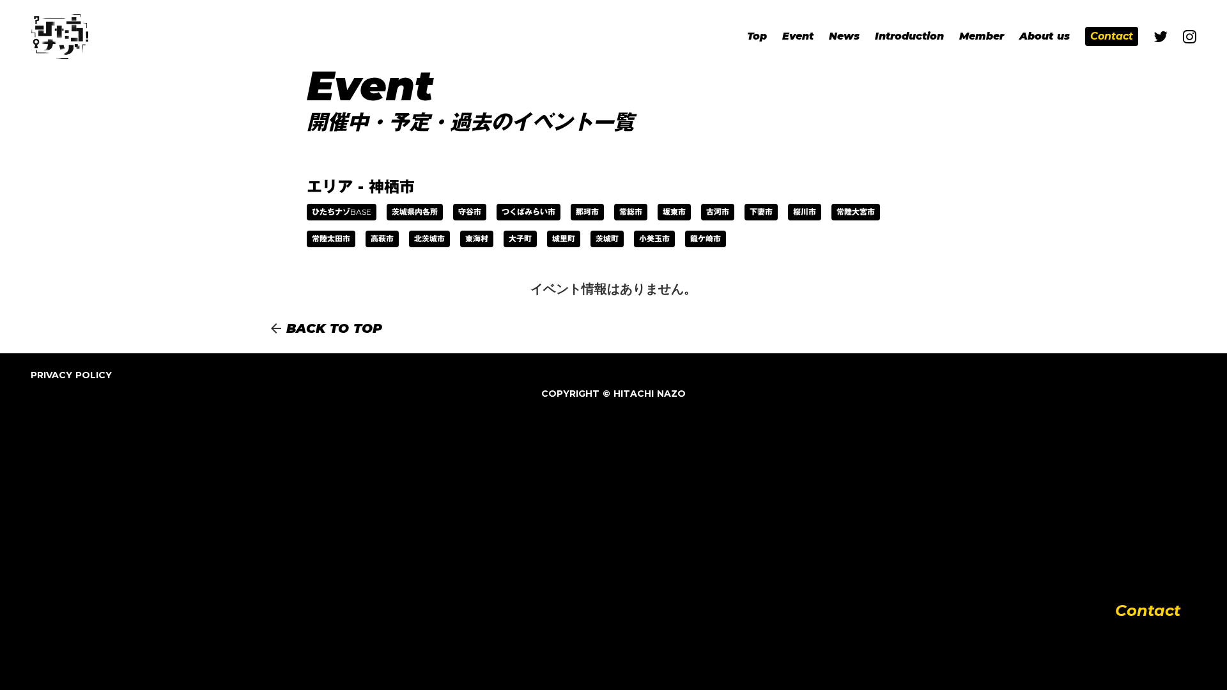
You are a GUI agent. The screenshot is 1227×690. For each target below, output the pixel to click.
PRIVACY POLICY (71, 375)
